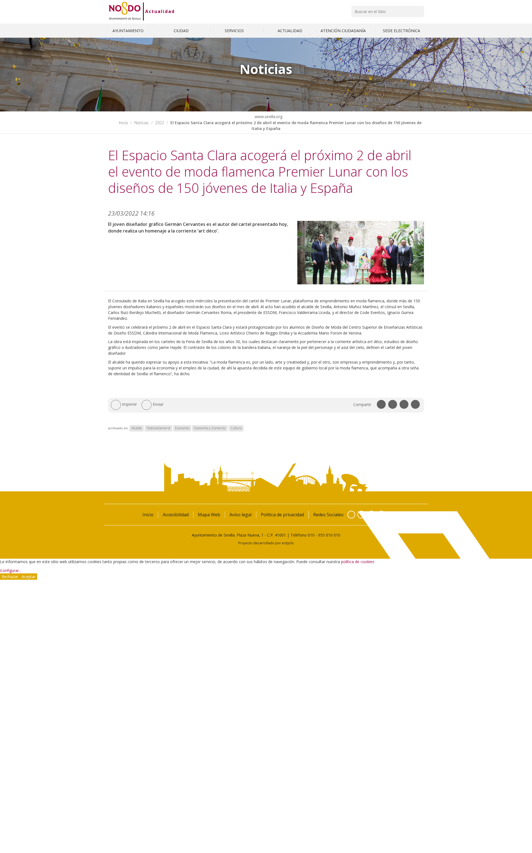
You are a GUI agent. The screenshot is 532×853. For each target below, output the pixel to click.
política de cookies (357, 561)
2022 (159, 122)
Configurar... (10, 570)
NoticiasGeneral (158, 428)
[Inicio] (125, 11)
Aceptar (28, 576)
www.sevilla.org (268, 116)
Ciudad (182, 30)
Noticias (141, 122)
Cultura (236, 428)
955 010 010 (329, 535)
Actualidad (160, 11)
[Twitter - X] (361, 515)
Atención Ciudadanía (344, 30)
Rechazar (10, 576)
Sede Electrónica (401, 30)
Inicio (123, 122)
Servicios (235, 30)
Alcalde (136, 428)
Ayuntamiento (128, 30)
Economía (182, 428)
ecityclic (288, 543)
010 (311, 535)
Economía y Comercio (210, 428)
